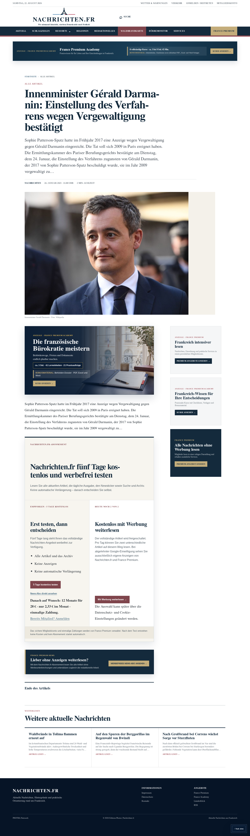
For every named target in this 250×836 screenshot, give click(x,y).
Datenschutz (147, 797)
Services (179, 31)
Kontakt (145, 801)
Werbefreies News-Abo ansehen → (129, 663)
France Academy (201, 797)
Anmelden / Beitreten (199, 3)
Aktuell (21, 31)
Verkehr (176, 3)
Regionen (82, 31)
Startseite (31, 77)
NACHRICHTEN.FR (36, 790)
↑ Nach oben (239, 829)
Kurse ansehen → (186, 412)
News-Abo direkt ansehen (43, 593)
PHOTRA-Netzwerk (20, 818)
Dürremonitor (158, 31)
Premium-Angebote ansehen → (193, 361)
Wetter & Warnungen (154, 3)
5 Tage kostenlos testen (45, 584)
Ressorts (63, 31)
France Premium (224, 31)
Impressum (147, 793)
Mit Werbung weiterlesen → (112, 599)
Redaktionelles (104, 31)
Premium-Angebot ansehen (191, 464)
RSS (196, 805)
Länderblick (199, 801)
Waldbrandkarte (132, 31)
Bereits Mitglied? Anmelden (50, 618)
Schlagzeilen (41, 31)
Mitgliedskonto (227, 3)
